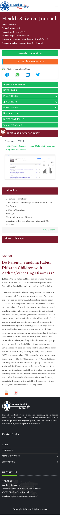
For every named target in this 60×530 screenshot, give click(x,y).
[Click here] (30, 166)
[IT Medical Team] (14, 6)
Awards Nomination (30, 53)
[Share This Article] (7, 75)
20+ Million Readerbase (30, 62)
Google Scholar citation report (22, 133)
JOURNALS (7, 450)
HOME (5, 444)
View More (47, 229)
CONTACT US (8, 462)
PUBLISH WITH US (11, 456)
